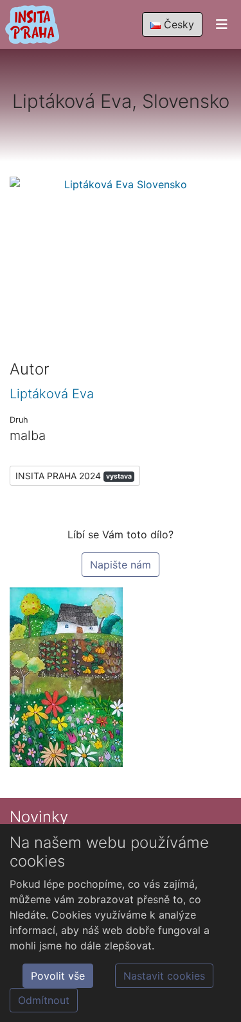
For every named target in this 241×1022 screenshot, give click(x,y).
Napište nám (120, 564)
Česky (177, 24)
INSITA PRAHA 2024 (73, 475)
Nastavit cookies (164, 975)
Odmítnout (43, 1000)
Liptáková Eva (52, 393)
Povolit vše (58, 975)
